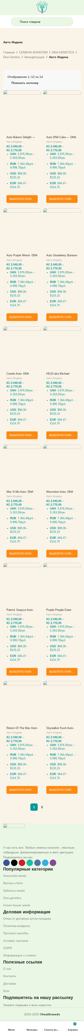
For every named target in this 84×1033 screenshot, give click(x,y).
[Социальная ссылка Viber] (53, 863)
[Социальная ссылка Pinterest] (22, 863)
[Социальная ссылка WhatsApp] (29, 863)
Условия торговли (15, 940)
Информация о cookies (19, 955)
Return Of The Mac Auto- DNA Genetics (22, 730)
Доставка (9, 983)
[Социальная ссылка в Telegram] (45, 863)
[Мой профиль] (79, 21)
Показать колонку (25, 83)
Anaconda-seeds (14, 875)
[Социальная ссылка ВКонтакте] (37, 863)
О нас (7, 968)
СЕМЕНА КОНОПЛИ (33, 52)
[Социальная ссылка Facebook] (6, 863)
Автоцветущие (34, 57)
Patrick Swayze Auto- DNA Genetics (19, 611)
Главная (9, 52)
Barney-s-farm (13, 883)
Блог (6, 991)
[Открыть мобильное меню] (5, 21)
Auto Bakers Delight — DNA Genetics (20, 139)
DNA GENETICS (63, 52)
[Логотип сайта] (42, 7)
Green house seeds (16, 905)
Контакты (9, 976)
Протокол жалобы (15, 933)
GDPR (7, 948)
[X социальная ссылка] (14, 863)
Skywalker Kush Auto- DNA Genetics (60, 730)
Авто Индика (14, 141)
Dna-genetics (12, 898)
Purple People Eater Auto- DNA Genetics (59, 611)
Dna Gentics (11, 57)
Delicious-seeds (14, 890)
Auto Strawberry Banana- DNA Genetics (62, 257)
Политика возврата (16, 926)
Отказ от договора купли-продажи (27, 918)
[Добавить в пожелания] (37, 94)
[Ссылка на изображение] (14, 834)
